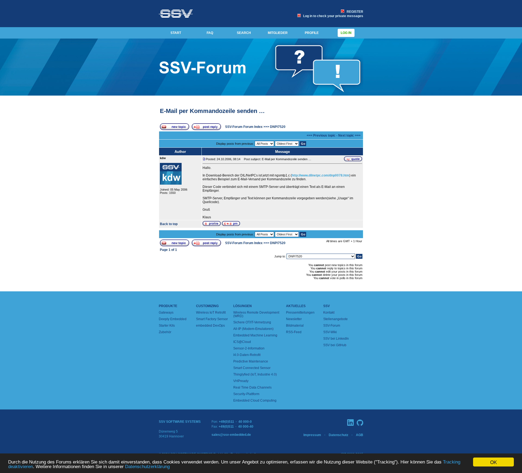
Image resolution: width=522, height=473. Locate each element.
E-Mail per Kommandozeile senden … (212, 111)
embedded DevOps (210, 325)
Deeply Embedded (173, 319)
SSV (326, 306)
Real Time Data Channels (252, 387)
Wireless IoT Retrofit (211, 312)
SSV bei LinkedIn (336, 338)
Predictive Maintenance (250, 361)
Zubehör (165, 332)
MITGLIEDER (278, 33)
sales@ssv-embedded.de (231, 435)
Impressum (312, 435)
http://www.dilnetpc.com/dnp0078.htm (320, 175)
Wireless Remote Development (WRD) (256, 314)
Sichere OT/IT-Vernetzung (252, 322)
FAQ (210, 33)
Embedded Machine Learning (255, 335)
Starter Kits (167, 325)
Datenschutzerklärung (147, 466)
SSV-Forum (331, 325)
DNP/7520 (277, 127)
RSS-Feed (294, 332)
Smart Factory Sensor (212, 319)
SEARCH (244, 33)
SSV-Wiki (330, 332)
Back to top (169, 224)
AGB (359, 435)
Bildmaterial (295, 325)
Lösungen (242, 306)
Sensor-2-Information (249, 348)
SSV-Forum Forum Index (244, 127)
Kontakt (328, 312)
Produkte (168, 306)
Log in (346, 33)
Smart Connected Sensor (252, 368)
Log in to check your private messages (332, 16)
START (175, 33)
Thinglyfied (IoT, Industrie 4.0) (255, 374)
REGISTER (354, 12)
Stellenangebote (335, 319)
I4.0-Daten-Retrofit (246, 355)
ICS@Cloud (242, 342)
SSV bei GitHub (334, 345)
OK (493, 462)
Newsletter (294, 319)
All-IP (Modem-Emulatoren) (253, 329)
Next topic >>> (349, 135)
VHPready (240, 381)
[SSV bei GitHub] (360, 423)
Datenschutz (338, 435)
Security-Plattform (246, 394)
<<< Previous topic (321, 135)
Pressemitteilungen (300, 312)
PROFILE (312, 33)
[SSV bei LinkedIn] (350, 422)
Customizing (207, 306)
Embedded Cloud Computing (254, 400)
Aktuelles (296, 306)
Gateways (166, 312)
